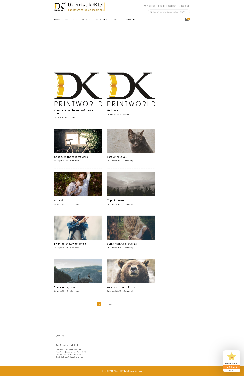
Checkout (184, 6)
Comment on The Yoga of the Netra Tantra (75, 112)
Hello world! (114, 110)
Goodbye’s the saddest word (71, 156)
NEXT (110, 304)
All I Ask (58, 200)
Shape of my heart (65, 287)
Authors (86, 19)
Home (57, 19)
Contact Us (130, 19)
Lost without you (117, 156)
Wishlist (151, 6)
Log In (161, 6)
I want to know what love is (70, 243)
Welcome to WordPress (121, 287)
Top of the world (117, 200)
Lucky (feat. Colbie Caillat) (122, 243)
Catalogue (101, 19)
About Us (69, 19)
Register (172, 6)
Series (115, 19)
